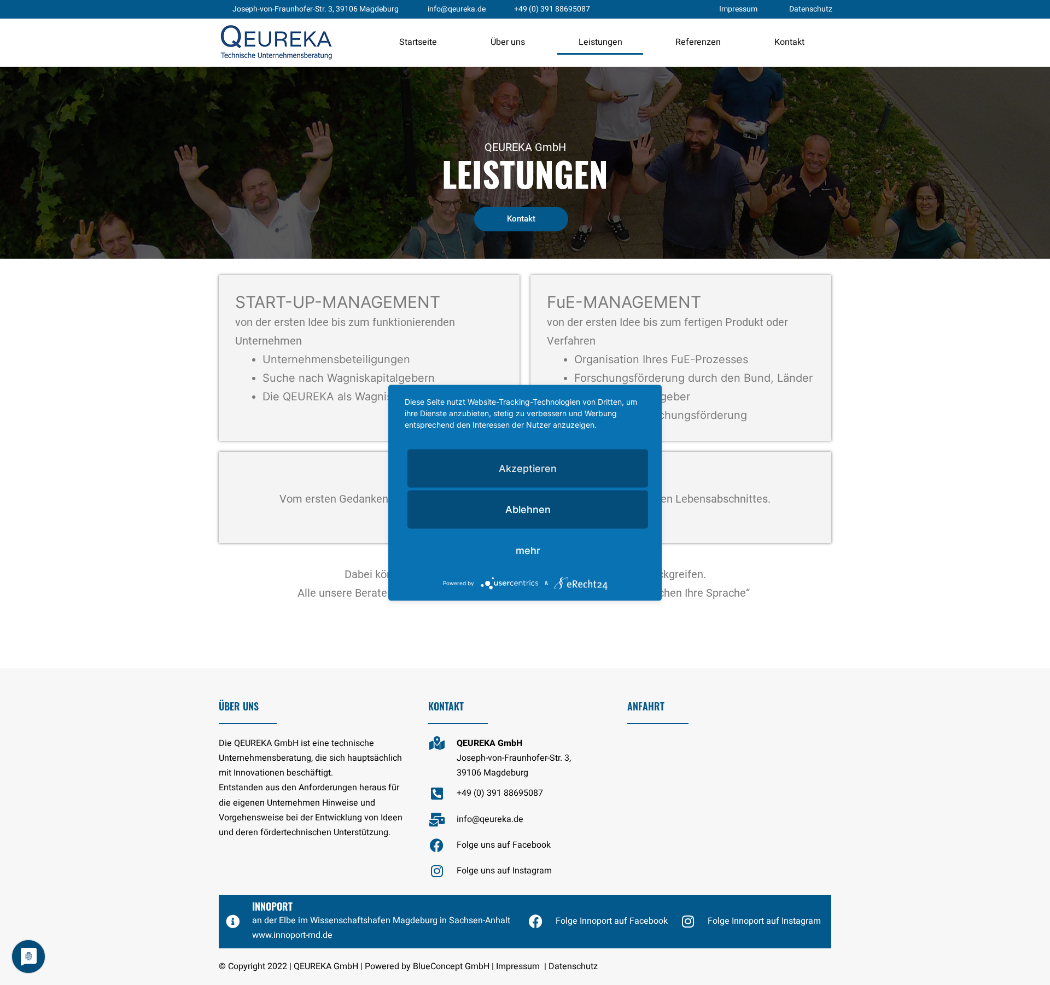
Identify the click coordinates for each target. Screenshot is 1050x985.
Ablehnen (528, 509)
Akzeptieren (528, 468)
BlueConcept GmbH (451, 966)
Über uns (508, 42)
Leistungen (600, 42)
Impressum (518, 966)
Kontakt (789, 42)
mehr (528, 550)
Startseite (418, 42)
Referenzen (698, 42)
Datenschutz (573, 966)
